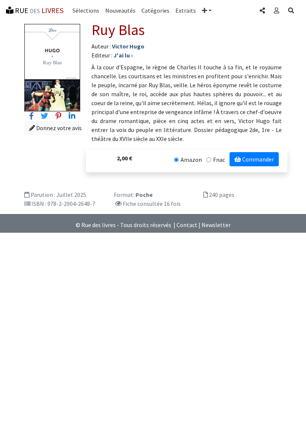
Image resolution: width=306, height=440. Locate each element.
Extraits (185, 10)
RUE (38, 10)
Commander (257, 159)
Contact (187, 225)
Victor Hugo (128, 46)
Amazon (191, 159)
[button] (207, 10)
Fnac (219, 159)
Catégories (155, 10)
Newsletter (216, 225)
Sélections (85, 10)
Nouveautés (120, 10)
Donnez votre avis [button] (57, 128)
